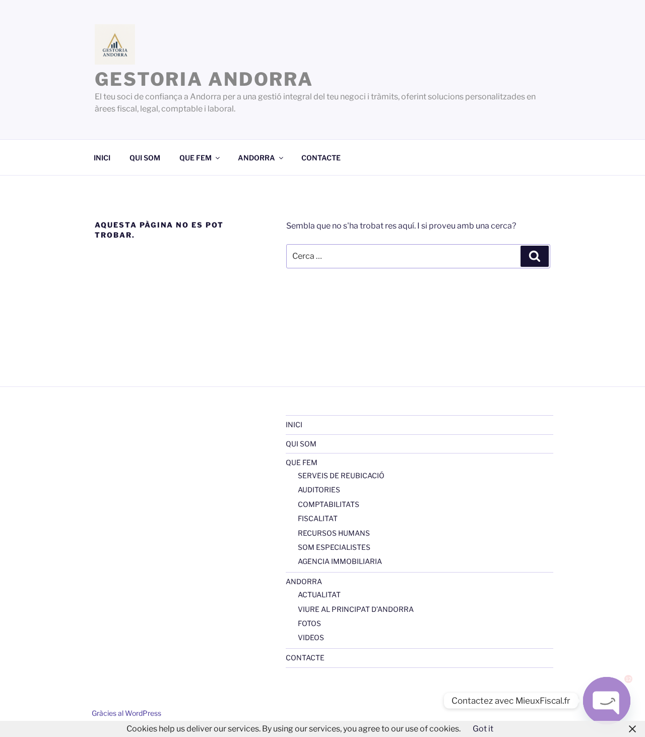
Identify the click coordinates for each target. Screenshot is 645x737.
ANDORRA (256, 157)
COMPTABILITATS (328, 504)
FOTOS (309, 623)
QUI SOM (145, 157)
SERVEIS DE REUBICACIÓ (341, 475)
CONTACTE (321, 157)
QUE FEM (195, 157)
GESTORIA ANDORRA (204, 79)
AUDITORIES (319, 489)
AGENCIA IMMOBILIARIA (340, 561)
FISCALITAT (318, 518)
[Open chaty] (606, 700)
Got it (483, 728)
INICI (102, 157)
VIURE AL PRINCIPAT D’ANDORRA (356, 609)
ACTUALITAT (319, 594)
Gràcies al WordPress (126, 713)
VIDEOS (311, 637)
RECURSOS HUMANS (334, 533)
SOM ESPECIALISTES (334, 547)
